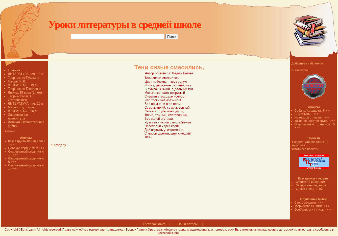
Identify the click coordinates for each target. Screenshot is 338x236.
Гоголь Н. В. (17, 81)
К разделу (58, 145)
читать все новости (304, 149)
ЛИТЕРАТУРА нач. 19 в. (26, 74)
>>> (327, 110)
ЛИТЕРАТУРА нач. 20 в (25, 103)
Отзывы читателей (309, 189)
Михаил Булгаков (21, 107)
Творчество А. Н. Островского (20, 98)
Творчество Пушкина (23, 77)
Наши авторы (187, 224)
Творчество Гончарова (24, 89)
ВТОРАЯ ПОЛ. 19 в (22, 85)
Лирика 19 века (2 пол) (25, 92)
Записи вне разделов (311, 185)
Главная (14, 70)
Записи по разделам (310, 182)
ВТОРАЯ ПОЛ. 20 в (22, 111)
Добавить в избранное (307, 63)
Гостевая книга (154, 224)
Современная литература (18, 116)
